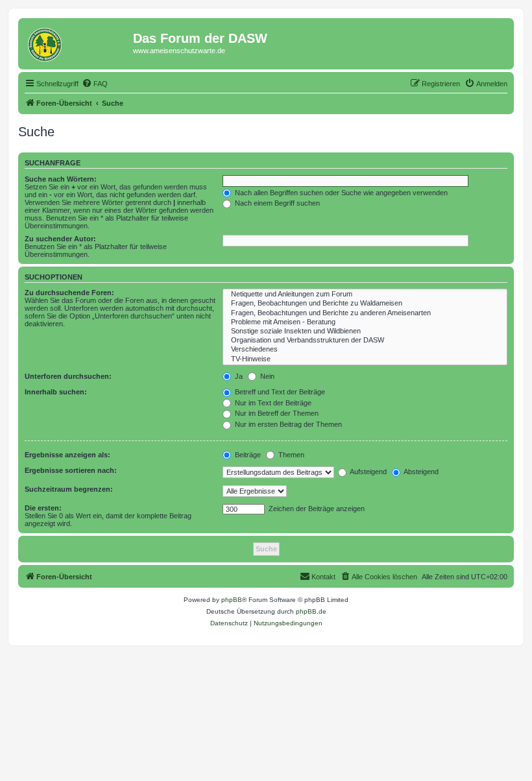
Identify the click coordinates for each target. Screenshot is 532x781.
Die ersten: (43, 508)
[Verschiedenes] (365, 349)
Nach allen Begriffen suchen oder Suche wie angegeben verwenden (340, 193)
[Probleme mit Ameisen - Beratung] (365, 322)
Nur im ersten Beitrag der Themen (287, 424)
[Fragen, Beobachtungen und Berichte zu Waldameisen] (365, 303)
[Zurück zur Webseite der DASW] (77, 42)
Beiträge (247, 455)
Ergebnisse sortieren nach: (71, 470)
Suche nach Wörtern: (61, 179)
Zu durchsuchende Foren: (69, 292)
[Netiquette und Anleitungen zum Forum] (365, 294)
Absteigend (420, 471)
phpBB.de (311, 611)
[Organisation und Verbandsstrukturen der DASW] (365, 340)
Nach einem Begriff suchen (276, 203)
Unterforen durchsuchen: (68, 376)
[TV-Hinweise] (365, 359)
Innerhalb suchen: (56, 392)
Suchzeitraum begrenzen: (69, 489)
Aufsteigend (367, 471)
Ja (238, 376)
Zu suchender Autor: (60, 239)
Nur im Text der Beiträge (272, 403)
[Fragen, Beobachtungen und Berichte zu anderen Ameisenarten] (365, 313)
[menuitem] (95, 83)
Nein (266, 376)
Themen (290, 455)
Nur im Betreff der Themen (276, 413)
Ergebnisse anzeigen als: (67, 455)
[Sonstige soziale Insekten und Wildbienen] (365, 331)
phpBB (231, 599)
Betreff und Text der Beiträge (279, 392)
